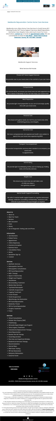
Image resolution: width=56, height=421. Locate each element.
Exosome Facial (13, 356)
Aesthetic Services (14, 264)
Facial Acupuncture (15, 297)
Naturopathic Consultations (17, 269)
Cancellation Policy (15, 250)
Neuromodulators (14, 344)
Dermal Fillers (13, 346)
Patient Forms (13, 238)
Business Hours (13, 247)
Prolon (10, 311)
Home (8, 11)
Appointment (13, 240)
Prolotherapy (13, 323)
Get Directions (13, 236)
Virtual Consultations (15, 318)
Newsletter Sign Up (14, 254)
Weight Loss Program (15, 278)
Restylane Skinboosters (16, 353)
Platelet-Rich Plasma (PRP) (17, 320)
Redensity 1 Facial (14, 304)
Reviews (11, 219)
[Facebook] (26, 376)
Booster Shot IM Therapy (16, 334)
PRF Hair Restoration (15, 351)
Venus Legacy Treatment (17, 327)
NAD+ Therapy (13, 273)
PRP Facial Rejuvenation (16, 271)
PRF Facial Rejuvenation (16, 301)
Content (11, 257)
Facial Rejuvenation (15, 337)
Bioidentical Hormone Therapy (18, 341)
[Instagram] (29, 376)
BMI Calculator (13, 222)
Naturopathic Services (16, 266)
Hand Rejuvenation (15, 332)
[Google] (24, 376)
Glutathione (12, 280)
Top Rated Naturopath (16, 287)
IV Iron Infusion (13, 294)
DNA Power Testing (14, 348)
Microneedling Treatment (17, 283)
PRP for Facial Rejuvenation (17, 306)
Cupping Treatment (15, 292)
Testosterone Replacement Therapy (20, 330)
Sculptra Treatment (15, 308)
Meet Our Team (13, 217)
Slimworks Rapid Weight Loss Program (20, 325)
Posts (10, 224)
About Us (11, 215)
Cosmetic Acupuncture (16, 290)
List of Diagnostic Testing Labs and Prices (22, 229)
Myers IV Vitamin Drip (15, 276)
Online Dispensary (14, 243)
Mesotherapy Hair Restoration (18, 299)
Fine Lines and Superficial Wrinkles (19, 339)
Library (11, 226)
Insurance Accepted (15, 245)
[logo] (6, 7)
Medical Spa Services (15, 285)
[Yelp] (32, 376)
